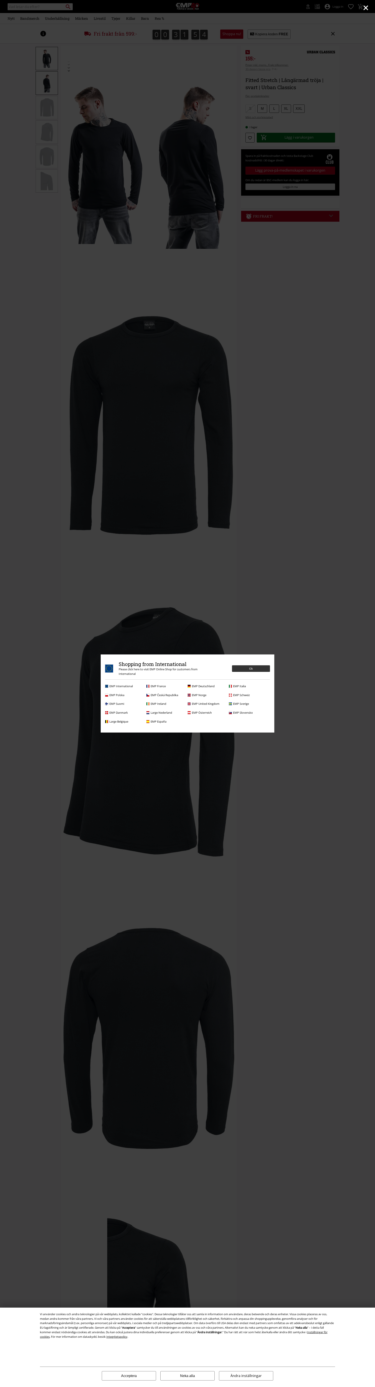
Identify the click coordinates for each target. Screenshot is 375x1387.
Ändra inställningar (246, 1375)
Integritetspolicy (116, 1337)
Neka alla (187, 1376)
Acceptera (129, 1376)
